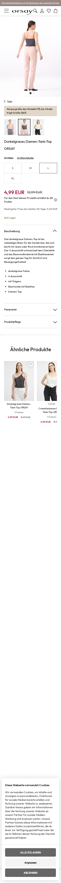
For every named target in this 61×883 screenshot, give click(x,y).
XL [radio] (13, 178)
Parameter (10, 309)
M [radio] (30, 168)
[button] (30, 93)
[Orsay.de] (22, 11)
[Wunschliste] (49, 11)
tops (9, 101)
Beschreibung (12, 231)
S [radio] (12, 168)
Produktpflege (12, 321)
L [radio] (48, 168)
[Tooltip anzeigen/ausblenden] (55, 200)
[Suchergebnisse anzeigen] (35, 11)
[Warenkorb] (56, 11)
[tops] (5, 101)
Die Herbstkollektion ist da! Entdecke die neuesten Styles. (31, 3)
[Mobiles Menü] (6, 10)
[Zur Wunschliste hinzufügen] (31, 364)
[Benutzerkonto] (42, 11)
